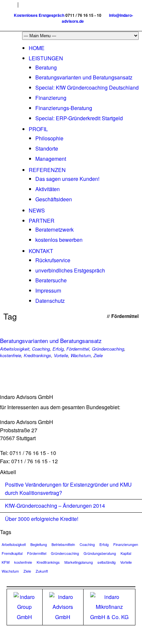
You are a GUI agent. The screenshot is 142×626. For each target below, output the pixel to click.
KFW (6, 562)
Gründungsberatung (100, 553)
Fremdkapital (12, 553)
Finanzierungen (125, 544)
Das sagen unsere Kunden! (67, 179)
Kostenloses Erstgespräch (39, 15)
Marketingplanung (78, 562)
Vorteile (61, 355)
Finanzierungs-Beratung (63, 108)
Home (37, 48)
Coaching (41, 349)
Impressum (48, 290)
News (37, 210)
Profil (38, 129)
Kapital (126, 553)
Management (50, 158)
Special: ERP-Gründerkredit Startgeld (79, 118)
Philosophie (49, 138)
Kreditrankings (37, 355)
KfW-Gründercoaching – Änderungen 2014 (55, 505)
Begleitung (38, 544)
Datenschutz (50, 300)
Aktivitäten (47, 189)
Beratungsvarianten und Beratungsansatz (83, 77)
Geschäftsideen (53, 199)
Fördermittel (77, 349)
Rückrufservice (52, 260)
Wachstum (81, 355)
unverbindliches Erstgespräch (70, 270)
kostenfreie (10, 355)
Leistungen (46, 58)
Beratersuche (51, 280)
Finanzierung (50, 97)
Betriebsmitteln (63, 544)
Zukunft (42, 571)
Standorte (46, 148)
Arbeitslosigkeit (14, 349)
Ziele (98, 355)
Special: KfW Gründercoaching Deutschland (87, 87)
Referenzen (47, 170)
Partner (41, 220)
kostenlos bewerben (59, 239)
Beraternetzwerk (54, 229)
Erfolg (58, 349)
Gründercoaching (108, 349)
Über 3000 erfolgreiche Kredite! (41, 519)
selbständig (106, 562)
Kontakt (41, 251)
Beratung (46, 67)
